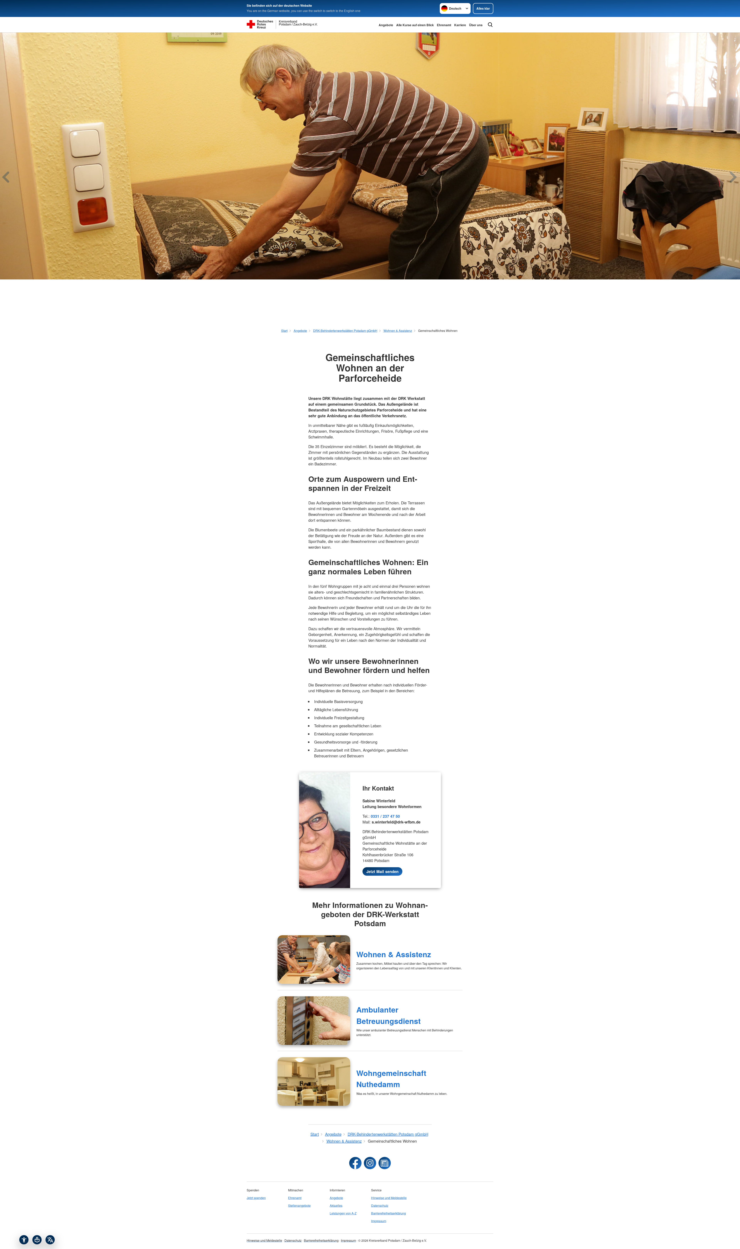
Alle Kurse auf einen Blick (415, 25)
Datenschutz (379, 1205)
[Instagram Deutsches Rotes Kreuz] (370, 1163)
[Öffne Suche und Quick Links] (490, 25)
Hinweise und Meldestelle (389, 1198)
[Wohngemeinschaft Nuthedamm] (314, 1081)
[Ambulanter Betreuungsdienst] (314, 1020)
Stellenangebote (299, 1205)
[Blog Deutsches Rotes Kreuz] (384, 1163)
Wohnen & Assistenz (393, 954)
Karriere (460, 25)
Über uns (476, 25)
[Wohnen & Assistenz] (314, 959)
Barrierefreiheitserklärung (388, 1213)
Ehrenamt (444, 25)
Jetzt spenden (256, 1198)
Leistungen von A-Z (343, 1213)
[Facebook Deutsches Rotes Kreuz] (355, 1163)
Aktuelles (336, 1205)
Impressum (378, 1221)
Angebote (386, 25)
